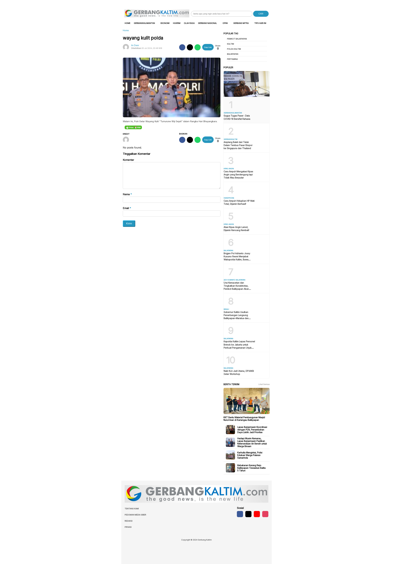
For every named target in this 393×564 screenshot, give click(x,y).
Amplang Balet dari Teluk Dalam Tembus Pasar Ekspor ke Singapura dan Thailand (238, 145)
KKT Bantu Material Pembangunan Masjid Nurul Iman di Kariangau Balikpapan (244, 418)
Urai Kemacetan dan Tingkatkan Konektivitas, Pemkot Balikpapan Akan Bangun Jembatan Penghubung (236, 288)
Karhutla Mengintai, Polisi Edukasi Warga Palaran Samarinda (249, 455)
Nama (127, 194)
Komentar (128, 159)
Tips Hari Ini (260, 23)
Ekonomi (165, 23)
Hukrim (176, 23)
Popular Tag (231, 33)
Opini (225, 23)
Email (127, 208)
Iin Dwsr (135, 45)
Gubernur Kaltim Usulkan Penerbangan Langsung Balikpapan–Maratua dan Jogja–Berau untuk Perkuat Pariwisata (237, 318)
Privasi (128, 527)
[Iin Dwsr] (127, 140)
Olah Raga (189, 23)
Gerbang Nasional (207, 23)
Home (127, 23)
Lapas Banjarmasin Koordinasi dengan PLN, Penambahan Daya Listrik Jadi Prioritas (252, 429)
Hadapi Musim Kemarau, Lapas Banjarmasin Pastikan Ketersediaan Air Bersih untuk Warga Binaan (252, 442)
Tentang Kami (132, 508)
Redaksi (128, 521)
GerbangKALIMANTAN (144, 23)
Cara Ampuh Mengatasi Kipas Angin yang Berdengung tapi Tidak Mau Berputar (238, 174)
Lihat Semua (264, 384)
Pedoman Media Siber (135, 515)
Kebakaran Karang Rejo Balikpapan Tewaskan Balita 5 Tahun (251, 468)
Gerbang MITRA (241, 23)
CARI (261, 14)
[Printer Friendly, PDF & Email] (133, 127)
